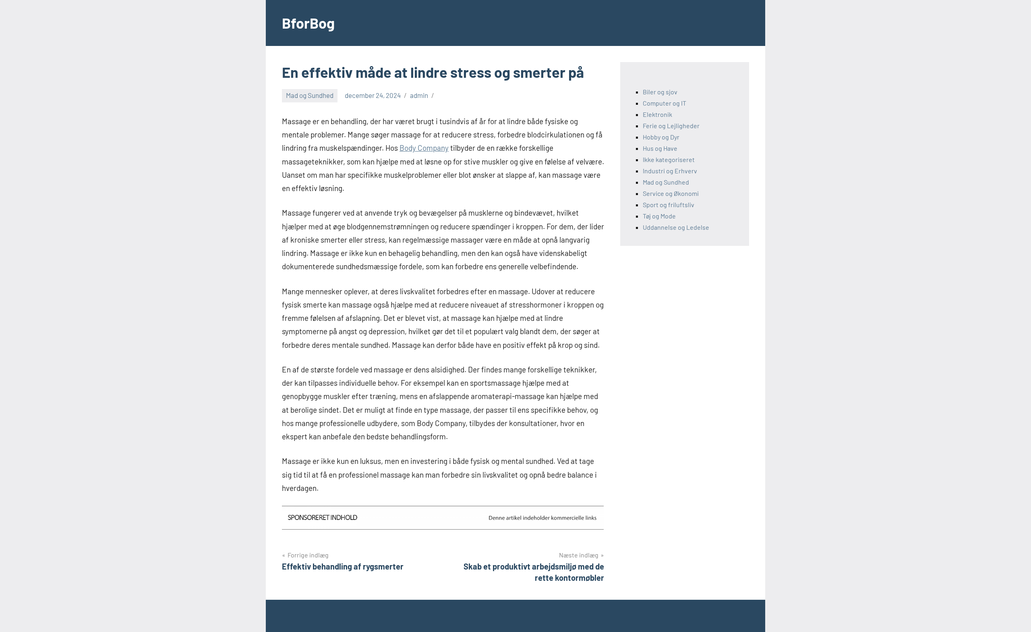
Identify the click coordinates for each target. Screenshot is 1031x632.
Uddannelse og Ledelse (676, 227)
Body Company (424, 147)
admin (419, 95)
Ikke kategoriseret (669, 159)
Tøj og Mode (659, 216)
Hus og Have (660, 148)
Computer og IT (664, 103)
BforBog (308, 22)
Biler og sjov (660, 92)
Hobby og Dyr (661, 137)
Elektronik (657, 114)
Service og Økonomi (671, 193)
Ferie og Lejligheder (671, 125)
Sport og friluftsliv (668, 204)
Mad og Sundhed (309, 95)
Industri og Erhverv (670, 171)
